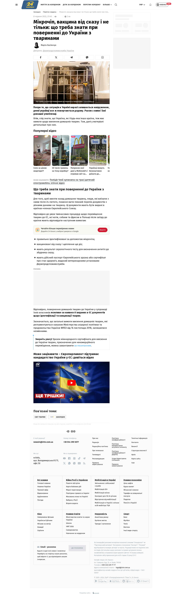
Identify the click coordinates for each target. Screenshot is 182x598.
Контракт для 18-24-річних (105, 496)
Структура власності (139, 450)
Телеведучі (96, 454)
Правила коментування (117, 465)
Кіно (39, 514)
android (100, 581)
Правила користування (97, 463)
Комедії (40, 527)
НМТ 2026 (70, 526)
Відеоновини (42, 493)
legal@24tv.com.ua (123, 567)
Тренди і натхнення (103, 524)
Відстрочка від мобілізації (105, 499)
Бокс (125, 517)
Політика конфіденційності (118, 439)
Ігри (133, 463)
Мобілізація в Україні (105, 480)
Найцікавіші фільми (45, 517)
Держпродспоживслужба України (58, 51)
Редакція (95, 442)
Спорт (126, 514)
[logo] (30, 4)
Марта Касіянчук (48, 45)
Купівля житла (101, 520)
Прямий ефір (42, 490)
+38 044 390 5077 (71, 442)
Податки (127, 499)
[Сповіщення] (150, 4)
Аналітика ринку (101, 517)
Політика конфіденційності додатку (118, 453)
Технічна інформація (139, 438)
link (64, 458)
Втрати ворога (72, 503)
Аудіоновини (42, 497)
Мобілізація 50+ (101, 489)
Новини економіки (133, 480)
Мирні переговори (73, 490)
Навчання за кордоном (75, 533)
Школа (69, 523)
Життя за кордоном (50, 5)
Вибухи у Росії (72, 500)
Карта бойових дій (73, 487)
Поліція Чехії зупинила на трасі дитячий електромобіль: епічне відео (64, 181)
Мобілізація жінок (102, 493)
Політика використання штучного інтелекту (119, 445)
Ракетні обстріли (73, 483)
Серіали (40, 530)
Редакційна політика (100, 446)
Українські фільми (44, 520)
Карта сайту (135, 459)
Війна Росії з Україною (77, 480)
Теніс (126, 524)
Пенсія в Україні (130, 503)
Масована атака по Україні (77, 497)
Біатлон (127, 527)
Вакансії (134, 446)
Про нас (95, 438)
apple (114, 581)
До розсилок (77, 548)
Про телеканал (98, 450)
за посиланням (82, 345)
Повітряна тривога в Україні (77, 493)
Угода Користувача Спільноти (119, 459)
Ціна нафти (128, 483)
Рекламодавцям (98, 459)
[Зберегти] (102, 57)
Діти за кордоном (72, 5)
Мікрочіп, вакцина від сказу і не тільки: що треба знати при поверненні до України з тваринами (84, 12)
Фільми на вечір (44, 524)
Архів (133, 454)
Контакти (134, 442)
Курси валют (129, 487)
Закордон (37, 12)
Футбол (127, 520)
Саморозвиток (72, 530)
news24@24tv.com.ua (43, 442)
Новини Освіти (73, 514)
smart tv (128, 581)
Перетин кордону (92, 5)
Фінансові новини (131, 490)
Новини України (44, 487)
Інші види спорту (130, 530)
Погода (40, 500)
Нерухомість (101, 514)
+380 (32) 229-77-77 (108, 565)
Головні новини (43, 483)
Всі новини (42, 480)
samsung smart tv (143, 581)
